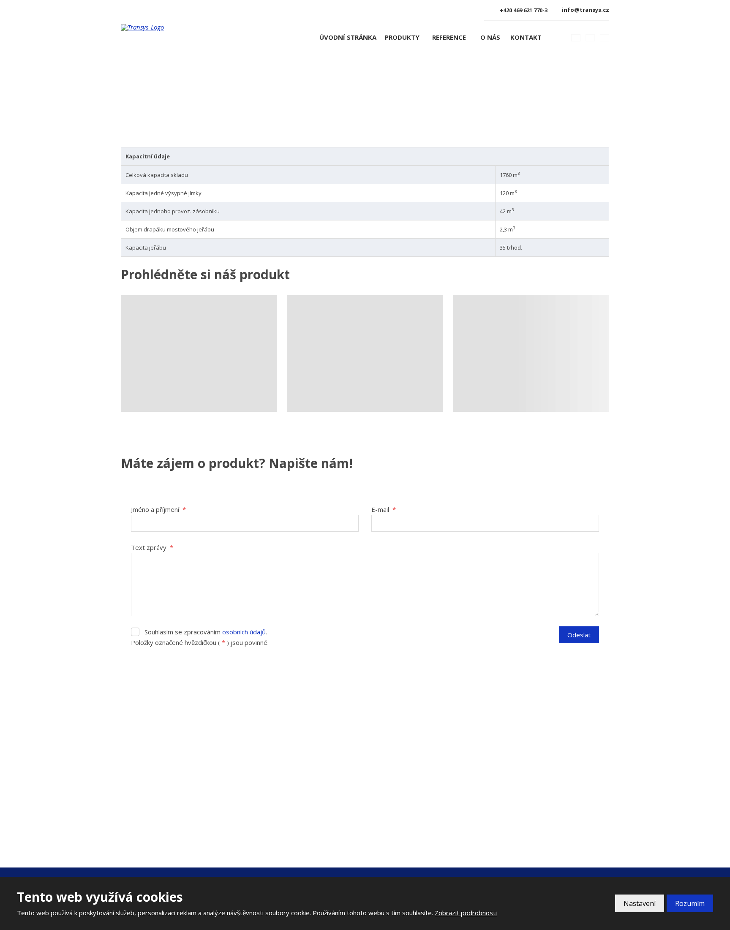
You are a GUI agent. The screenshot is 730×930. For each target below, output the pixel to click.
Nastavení (640, 903)
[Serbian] (604, 37)
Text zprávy (152, 547)
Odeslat (579, 635)
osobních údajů (244, 632)
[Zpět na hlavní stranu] (172, 27)
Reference (449, 37)
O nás (490, 37)
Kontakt (526, 37)
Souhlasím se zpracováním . (205, 632)
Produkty (402, 37)
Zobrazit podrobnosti (466, 912)
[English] (590, 37)
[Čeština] (575, 37)
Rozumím (690, 903)
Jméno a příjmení (158, 509)
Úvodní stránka (347, 37)
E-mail (383, 509)
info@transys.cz (157, 807)
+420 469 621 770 (157, 795)
